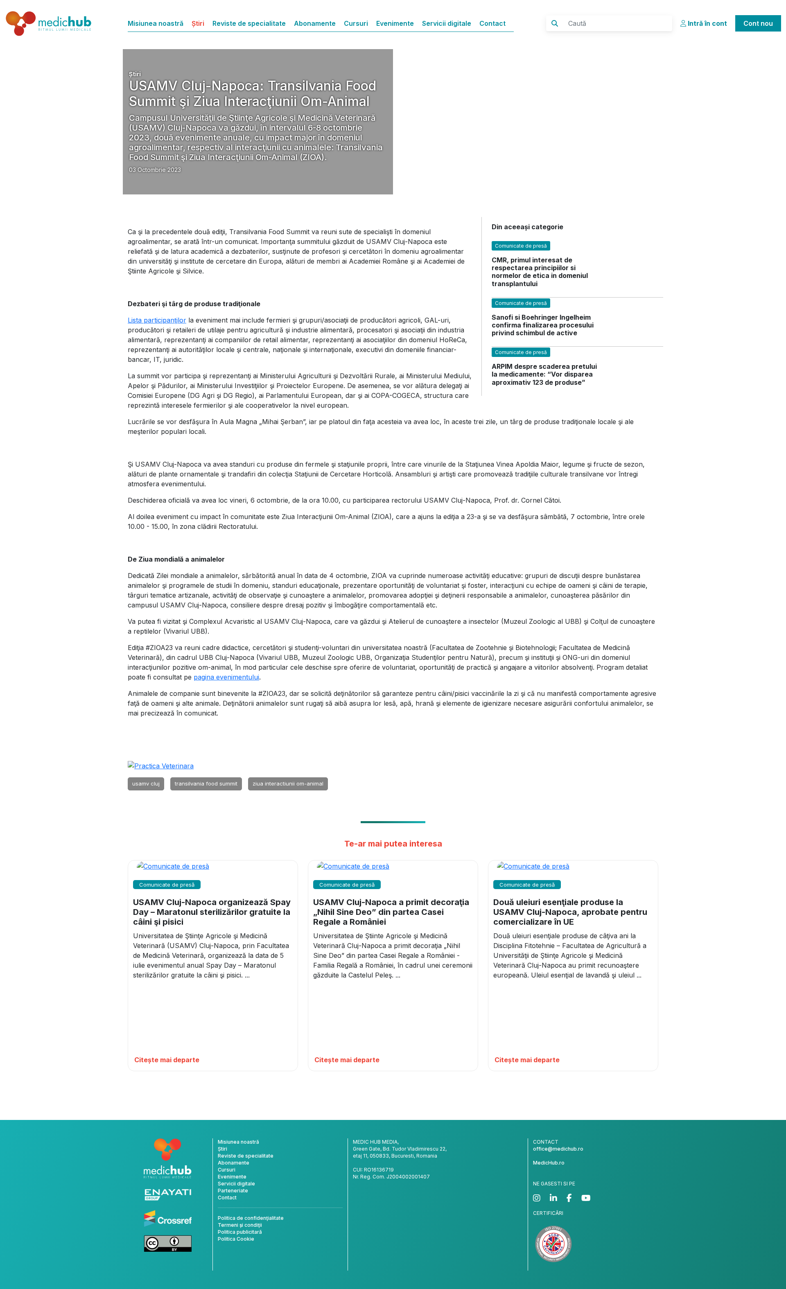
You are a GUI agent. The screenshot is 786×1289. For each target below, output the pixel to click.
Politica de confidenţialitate (251, 1218)
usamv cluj (146, 783)
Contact (492, 23)
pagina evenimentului (226, 677)
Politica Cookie (236, 1239)
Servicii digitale (446, 23)
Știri (198, 23)
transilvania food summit (206, 783)
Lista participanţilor (157, 320)
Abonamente (315, 23)
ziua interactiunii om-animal (288, 783)
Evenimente (395, 23)
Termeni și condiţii (240, 1225)
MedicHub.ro (549, 1163)
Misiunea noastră (155, 23)
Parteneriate (233, 1190)
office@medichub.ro (558, 1149)
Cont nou (758, 23)
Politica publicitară (240, 1232)
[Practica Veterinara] (161, 765)
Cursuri (356, 23)
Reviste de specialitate (249, 23)
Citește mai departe (166, 1060)
